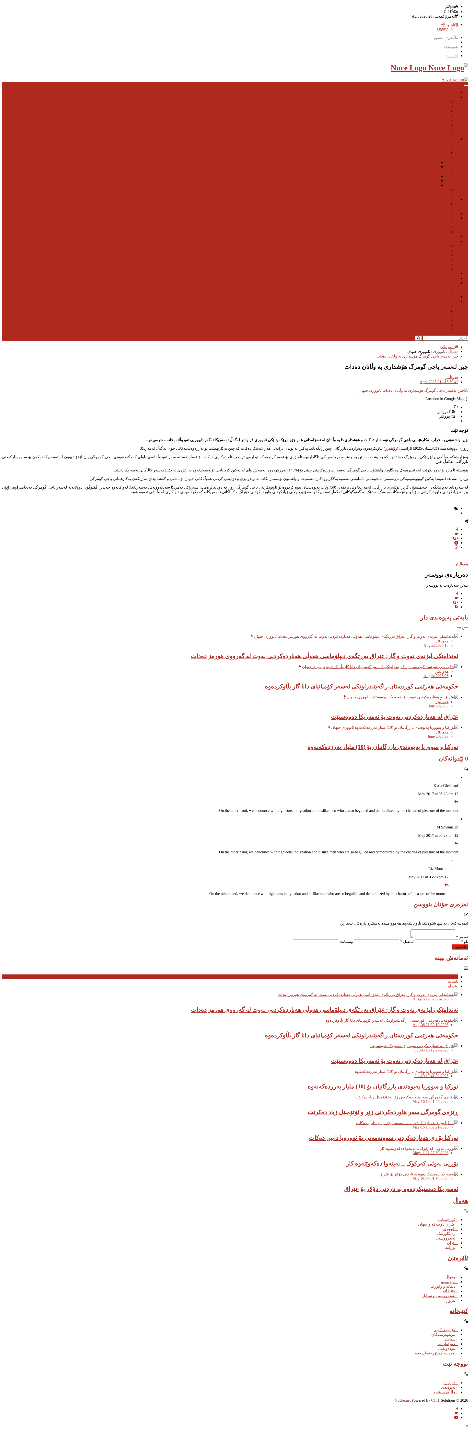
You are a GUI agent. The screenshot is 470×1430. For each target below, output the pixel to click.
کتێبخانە (442, 269)
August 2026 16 (435, 645)
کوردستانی (439, 143)
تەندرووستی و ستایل (431, 264)
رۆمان (443, 111)
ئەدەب (443, 106)
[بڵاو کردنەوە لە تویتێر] (456, 534)
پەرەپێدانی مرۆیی (434, 292)
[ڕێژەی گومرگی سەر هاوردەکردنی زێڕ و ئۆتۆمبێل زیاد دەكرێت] (406, 1097)
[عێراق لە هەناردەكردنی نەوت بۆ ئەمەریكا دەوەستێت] (414, 697)
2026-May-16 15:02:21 (430, 1127)
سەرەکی (447, 347)
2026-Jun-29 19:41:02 (431, 1076)
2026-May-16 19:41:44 (430, 1101)
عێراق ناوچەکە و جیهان (429, 148)
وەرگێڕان (440, 208)
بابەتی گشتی (448, 297)
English (449, 24)
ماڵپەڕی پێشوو (446, 37)
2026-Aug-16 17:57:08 (430, 999)
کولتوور (442, 125)
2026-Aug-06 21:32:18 (430, 1025)
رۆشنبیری (450, 97)
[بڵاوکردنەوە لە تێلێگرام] (456, 543)
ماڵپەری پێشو (444, 1392)
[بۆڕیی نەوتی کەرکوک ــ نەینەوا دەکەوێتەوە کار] (419, 1148)
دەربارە (452, 56)
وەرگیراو (441, 232)
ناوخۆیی (442, 204)
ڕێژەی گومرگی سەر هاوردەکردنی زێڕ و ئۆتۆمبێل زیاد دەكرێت (383, 1112)
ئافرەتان (451, 241)
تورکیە (443, 157)
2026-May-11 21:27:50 (430, 1153)
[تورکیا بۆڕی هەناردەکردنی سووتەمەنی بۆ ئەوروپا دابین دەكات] (407, 1123)
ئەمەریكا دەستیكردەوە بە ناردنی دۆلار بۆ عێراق (401, 1189)
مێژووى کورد (437, 115)
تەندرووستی (438, 190)
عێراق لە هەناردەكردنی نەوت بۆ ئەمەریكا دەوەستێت (394, 717)
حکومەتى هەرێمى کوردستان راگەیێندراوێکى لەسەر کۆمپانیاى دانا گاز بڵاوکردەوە (361, 686)
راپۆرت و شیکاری (444, 199)
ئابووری (442, 171)
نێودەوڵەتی (439, 134)
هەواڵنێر (451, 377)
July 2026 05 (438, 706)
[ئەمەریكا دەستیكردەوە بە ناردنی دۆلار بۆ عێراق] (418, 1174)
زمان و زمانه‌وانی (434, 102)
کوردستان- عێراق (425, 181)
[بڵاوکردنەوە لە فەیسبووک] (457, 529)
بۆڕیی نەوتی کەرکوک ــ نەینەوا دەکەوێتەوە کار (402, 1163)
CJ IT (435, 1400)
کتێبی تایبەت (438, 287)
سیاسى (442, 120)
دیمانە (453, 278)
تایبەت (453, 981)
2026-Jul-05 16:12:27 (431, 1050)
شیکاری (432, 167)
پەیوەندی (451, 47)
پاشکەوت (460, 947)
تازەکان (452, 977)
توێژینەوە (451, 218)
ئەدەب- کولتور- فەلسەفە (428, 329)
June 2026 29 (438, 736)
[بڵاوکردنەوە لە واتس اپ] (456, 547)
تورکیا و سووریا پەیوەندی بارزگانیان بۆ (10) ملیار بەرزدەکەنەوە (383, 747)
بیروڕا (453, 213)
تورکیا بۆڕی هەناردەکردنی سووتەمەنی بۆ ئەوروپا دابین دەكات (383, 1138)
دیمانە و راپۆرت (436, 255)
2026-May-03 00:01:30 (430, 1178)
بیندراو (453, 986)
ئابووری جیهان (427, 185)
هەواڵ (453, 139)
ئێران (444, 153)
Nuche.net (403, 1400)
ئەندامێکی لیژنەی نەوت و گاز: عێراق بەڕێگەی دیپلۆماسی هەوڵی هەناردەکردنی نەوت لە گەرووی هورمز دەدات (324, 656)
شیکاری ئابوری (426, 176)
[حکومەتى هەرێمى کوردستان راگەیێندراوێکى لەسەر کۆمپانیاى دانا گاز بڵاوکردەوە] (392, 667)
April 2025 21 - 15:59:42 (439, 382)
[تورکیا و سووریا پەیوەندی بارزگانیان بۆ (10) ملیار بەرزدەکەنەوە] (406, 727)
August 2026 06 (435, 676)
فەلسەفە (440, 129)
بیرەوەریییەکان (436, 311)
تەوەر (453, 236)
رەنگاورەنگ (439, 194)
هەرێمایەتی (439, 320)
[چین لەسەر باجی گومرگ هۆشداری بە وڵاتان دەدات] (425, 390)
